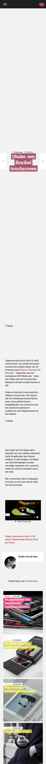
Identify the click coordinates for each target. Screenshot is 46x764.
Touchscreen (32, 581)
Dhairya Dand (26, 369)
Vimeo (11, 542)
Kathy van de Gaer (28, 556)
